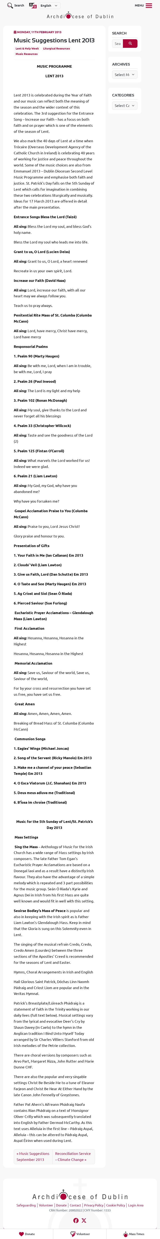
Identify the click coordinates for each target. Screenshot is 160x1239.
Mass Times (136, 1234)
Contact (75, 1205)
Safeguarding (26, 1205)
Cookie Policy (115, 1205)
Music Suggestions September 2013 (33, 1157)
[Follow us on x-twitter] (84, 1221)
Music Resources (27, 53)
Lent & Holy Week (27, 48)
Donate (61, 1205)
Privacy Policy (93, 1205)
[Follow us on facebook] (76, 1221)
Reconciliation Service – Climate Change (73, 1157)
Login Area (136, 1205)
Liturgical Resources (56, 48)
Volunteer (46, 1205)
